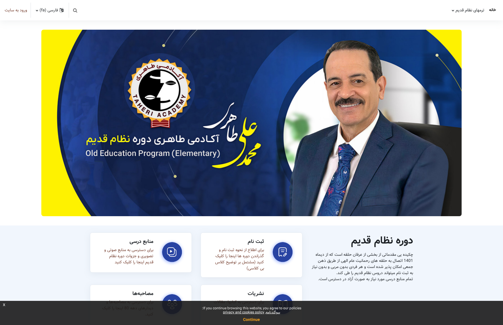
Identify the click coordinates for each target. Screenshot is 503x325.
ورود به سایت (16, 10)
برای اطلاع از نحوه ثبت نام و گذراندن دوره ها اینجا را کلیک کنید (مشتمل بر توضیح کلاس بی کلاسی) (239, 259)
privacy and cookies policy (243, 312)
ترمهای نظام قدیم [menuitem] (470, 10)
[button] (75, 10)
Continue (251, 320)
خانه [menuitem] (492, 10)
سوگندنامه (273, 312)
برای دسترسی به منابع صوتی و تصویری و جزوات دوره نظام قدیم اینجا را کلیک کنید (128, 256)
